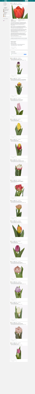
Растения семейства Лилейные (14, 44)
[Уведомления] (30, 0)
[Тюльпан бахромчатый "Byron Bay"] (19, 209)
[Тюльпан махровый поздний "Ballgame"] (19, 188)
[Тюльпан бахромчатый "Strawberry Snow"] (19, 168)
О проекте (4, 18)
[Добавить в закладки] (16, 48)
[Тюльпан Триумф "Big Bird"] (19, 127)
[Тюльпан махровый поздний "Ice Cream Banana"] (19, 87)
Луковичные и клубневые (13, 42)
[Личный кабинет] (32, 0)
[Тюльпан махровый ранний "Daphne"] (19, 270)
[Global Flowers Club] (5, 0)
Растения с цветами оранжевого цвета (21, 44)
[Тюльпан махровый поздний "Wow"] (19, 66)
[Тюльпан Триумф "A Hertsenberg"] (19, 229)
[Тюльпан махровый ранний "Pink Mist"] (19, 331)
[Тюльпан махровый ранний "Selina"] (19, 290)
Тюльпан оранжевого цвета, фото (14, 45)
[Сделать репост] (15, 48)
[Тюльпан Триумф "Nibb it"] (19, 148)
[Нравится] (11, 48)
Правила (7, 18)
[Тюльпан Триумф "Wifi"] (19, 249)
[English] (4, 20)
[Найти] (11, 0)
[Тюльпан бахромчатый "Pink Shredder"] (19, 107)
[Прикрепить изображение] (11, 54)
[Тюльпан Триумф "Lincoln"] (19, 351)
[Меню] (3, 0)
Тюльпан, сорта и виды (20, 45)
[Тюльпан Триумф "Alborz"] (19, 310)
